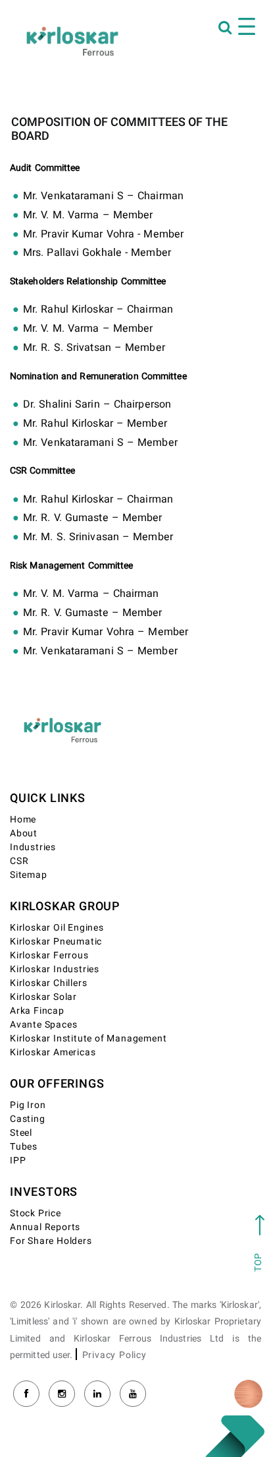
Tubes (23, 1147)
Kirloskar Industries (54, 969)
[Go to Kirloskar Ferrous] (72, 41)
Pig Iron (27, 1105)
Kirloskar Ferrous (49, 955)
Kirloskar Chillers (48, 983)
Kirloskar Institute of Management (88, 1038)
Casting (27, 1119)
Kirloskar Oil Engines (57, 928)
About (23, 833)
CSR (19, 861)
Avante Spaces (43, 1025)
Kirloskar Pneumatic (56, 941)
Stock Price (35, 1213)
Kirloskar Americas (52, 1052)
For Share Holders (51, 1241)
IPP (18, 1160)
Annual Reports (45, 1227)
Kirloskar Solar (43, 997)
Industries (33, 847)
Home (23, 819)
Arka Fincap (37, 1011)
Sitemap (28, 875)
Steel (21, 1133)
